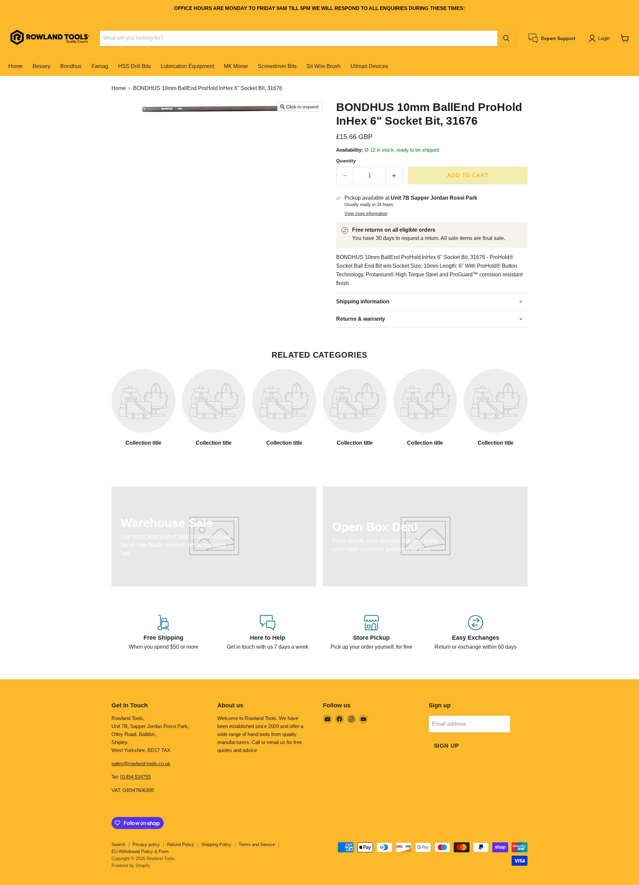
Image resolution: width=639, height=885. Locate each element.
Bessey (41, 66)
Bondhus (71, 66)
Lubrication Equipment (187, 66)
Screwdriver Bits (277, 66)
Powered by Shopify (130, 865)
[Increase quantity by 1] (394, 176)
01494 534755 (135, 777)
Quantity (346, 160)
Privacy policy (146, 844)
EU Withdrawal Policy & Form (140, 851)
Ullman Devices (369, 66)
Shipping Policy (216, 844)
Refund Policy (180, 844)
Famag (100, 66)
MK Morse (236, 66)
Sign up (446, 746)
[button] (600, 38)
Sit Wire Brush (323, 66)
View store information (365, 213)
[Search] (506, 38)
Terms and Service (257, 844)
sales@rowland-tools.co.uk (140, 763)
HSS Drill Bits (134, 66)
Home (15, 66)
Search (118, 844)
